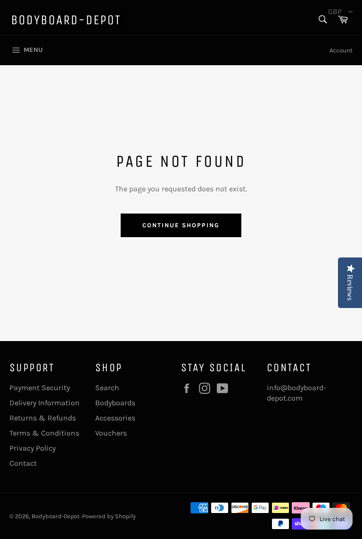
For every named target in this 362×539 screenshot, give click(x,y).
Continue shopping (180, 225)
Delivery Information (44, 402)
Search (107, 387)
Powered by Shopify (109, 516)
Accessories (115, 417)
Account (341, 50)
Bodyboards (115, 402)
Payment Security (39, 387)
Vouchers (111, 432)
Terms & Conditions (44, 432)
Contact (23, 463)
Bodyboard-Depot (56, 516)
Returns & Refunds (42, 417)
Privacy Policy (32, 448)
